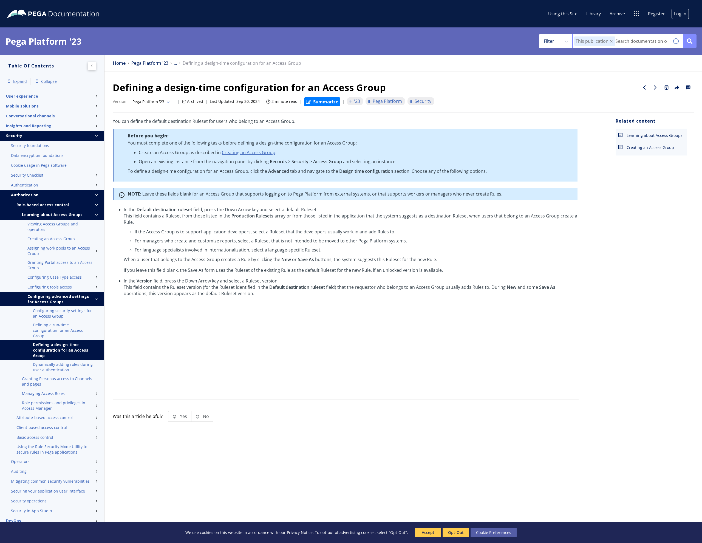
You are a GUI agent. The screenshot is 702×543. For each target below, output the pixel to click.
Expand (20, 81)
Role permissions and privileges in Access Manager (53, 405)
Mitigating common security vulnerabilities (50, 481)
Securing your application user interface (48, 491)
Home (119, 63)
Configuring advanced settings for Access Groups (58, 299)
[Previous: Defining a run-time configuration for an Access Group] (644, 87)
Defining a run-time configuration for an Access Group (58, 330)
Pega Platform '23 (149, 63)
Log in (680, 14)
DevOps (13, 520)
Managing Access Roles (43, 393)
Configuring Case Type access (54, 277)
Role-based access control (42, 204)
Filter (549, 41)
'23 (357, 101)
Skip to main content (24, 6)
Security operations (29, 501)
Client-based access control (41, 427)
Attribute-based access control (44, 417)
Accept (428, 532)
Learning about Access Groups (52, 214)
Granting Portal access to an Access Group (59, 265)
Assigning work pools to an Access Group (58, 250)
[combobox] (621, 41)
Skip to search (66, 6)
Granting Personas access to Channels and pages (57, 381)
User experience (22, 96)
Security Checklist (27, 175)
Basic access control (34, 437)
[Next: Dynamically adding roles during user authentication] (655, 87)
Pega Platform (387, 101)
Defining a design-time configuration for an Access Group (60, 350)
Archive (617, 14)
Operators (20, 461)
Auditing (19, 471)
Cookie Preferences (493, 532)
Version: (120, 101)
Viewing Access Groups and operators (52, 226)
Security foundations (30, 145)
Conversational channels (30, 115)
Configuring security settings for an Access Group (62, 313)
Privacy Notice (300, 532)
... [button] (175, 63)
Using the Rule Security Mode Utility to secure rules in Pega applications (51, 449)
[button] (611, 41)
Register (656, 14)
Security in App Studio (31, 510)
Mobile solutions (22, 106)
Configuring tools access (49, 287)
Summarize (325, 102)
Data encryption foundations (37, 155)
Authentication (24, 185)
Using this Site (563, 14)
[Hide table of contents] (92, 66)
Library (593, 14)
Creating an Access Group (51, 238)
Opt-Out (456, 532)
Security (14, 135)
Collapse (49, 81)
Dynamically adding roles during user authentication (63, 367)
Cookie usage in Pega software (39, 165)
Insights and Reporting (29, 125)
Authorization (24, 194)
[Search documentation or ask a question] (690, 41)
